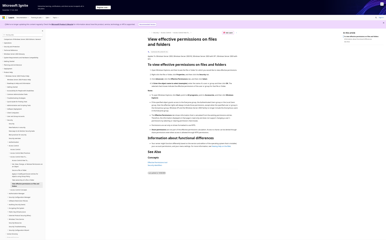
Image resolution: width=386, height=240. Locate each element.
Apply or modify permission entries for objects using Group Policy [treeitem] (25, 175)
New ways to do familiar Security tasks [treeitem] (22, 131)
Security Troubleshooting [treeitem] (17, 227)
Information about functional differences (358, 39)
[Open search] (376, 17)
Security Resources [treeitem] (15, 223)
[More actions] (236, 32)
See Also (347, 42)
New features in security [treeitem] (17, 127)
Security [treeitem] (11, 124)
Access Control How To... (181, 33)
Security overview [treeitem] (15, 138)
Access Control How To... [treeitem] (20, 160)
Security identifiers (155, 165)
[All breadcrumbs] (149, 32)
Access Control (166, 33)
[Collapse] (42, 31)
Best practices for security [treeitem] (17, 135)
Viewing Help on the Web (221, 146)
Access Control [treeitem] (15, 149)
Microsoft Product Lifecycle (62, 24)
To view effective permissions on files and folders (361, 36)
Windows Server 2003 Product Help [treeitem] (19, 80)
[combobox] (22, 35)
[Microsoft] (3, 17)
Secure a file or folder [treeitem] (19, 170)
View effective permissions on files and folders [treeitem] (25, 185)
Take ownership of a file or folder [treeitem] (23, 180)
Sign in (381, 17)
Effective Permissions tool (157, 162)
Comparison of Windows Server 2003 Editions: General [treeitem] (22, 39)
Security (156, 33)
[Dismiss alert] (382, 4)
